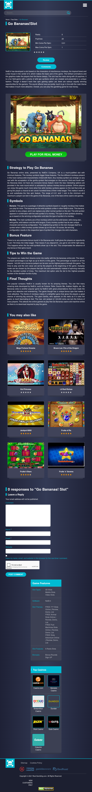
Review (46, 60)
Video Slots (50, 595)
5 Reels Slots (50, 649)
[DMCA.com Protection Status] (46, 788)
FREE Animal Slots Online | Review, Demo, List (51, 618)
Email (8, 538)
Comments (46, 66)
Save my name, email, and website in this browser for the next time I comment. (36, 558)
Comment (9, 502)
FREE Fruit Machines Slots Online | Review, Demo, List (51, 629)
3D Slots (48, 589)
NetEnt (48, 601)
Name (9, 529)
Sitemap (24, 762)
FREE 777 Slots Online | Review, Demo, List (51, 609)
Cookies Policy (36, 762)
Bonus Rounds (51, 655)
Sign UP (48, 657)
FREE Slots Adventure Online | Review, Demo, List (52, 639)
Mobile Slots (50, 592)
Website (9, 547)
